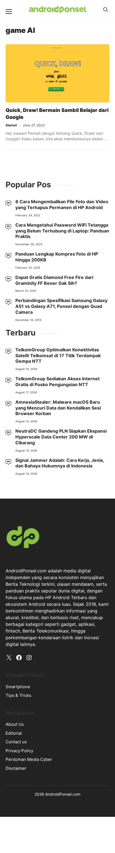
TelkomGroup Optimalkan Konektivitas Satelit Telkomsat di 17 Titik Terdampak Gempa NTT (58, 355)
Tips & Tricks (18, 695)
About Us (15, 724)
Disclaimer (16, 768)
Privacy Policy (19, 750)
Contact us (16, 741)
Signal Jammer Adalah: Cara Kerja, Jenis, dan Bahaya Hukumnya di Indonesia (59, 463)
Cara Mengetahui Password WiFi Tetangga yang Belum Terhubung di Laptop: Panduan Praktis (62, 230)
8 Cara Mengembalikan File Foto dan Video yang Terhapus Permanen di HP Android (61, 204)
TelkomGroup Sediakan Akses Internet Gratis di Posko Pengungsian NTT (57, 381)
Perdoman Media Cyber (29, 759)
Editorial (14, 733)
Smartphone (18, 686)
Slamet (11, 125)
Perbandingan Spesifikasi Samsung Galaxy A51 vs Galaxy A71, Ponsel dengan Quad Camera (61, 306)
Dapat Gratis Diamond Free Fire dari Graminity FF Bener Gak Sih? (54, 280)
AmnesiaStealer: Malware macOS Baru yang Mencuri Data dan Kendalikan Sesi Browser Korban (58, 407)
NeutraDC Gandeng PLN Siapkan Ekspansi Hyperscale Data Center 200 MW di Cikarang (61, 436)
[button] (105, 10)
